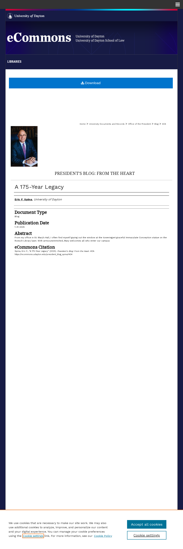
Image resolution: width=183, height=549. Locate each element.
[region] (91, 529)
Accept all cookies (146, 524)
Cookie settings (33, 536)
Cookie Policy (103, 536)
